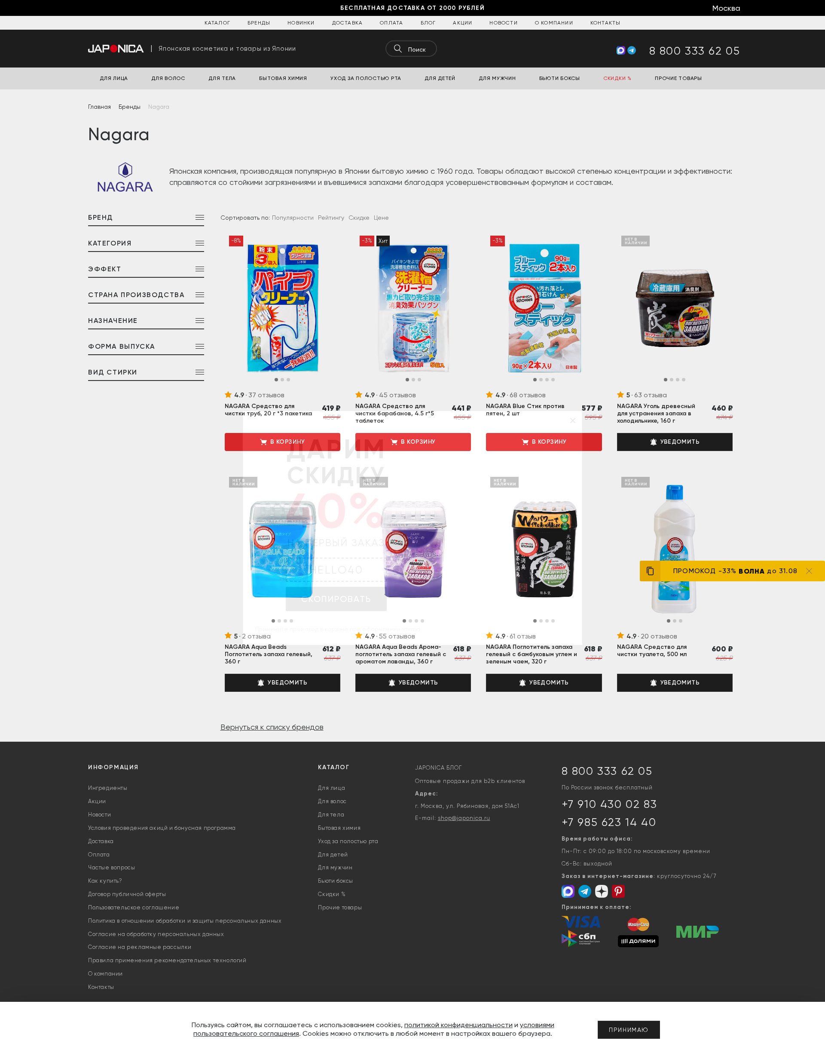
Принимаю (629, 1029)
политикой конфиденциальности (458, 1025)
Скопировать (336, 599)
